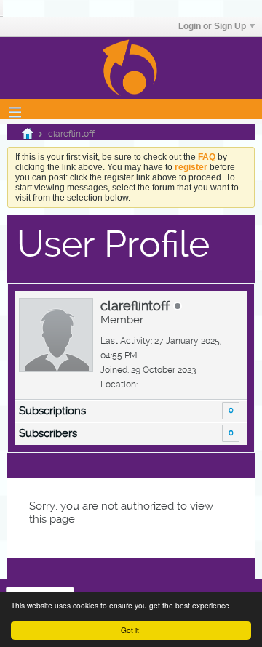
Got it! (131, 629)
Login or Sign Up (212, 26)
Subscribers (48, 433)
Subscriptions (52, 410)
